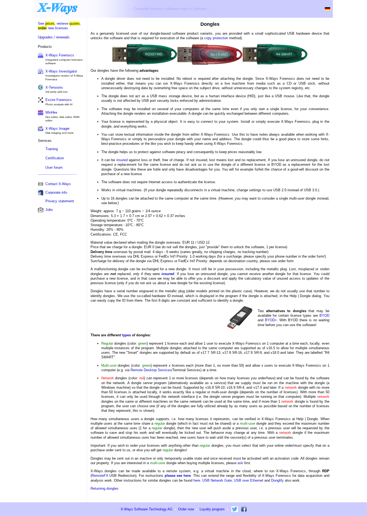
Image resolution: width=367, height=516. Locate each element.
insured (122, 160)
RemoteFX (100, 476)
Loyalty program (212, 509)
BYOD (324, 315)
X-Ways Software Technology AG (146, 509)
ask (240, 463)
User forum (54, 167)
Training (51, 149)
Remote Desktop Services (151, 370)
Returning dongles (104, 488)
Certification (54, 158)
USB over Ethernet (248, 480)
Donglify (277, 480)
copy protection (216, 38)
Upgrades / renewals (54, 37)
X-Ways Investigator (61, 71)
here (196, 480)
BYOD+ (271, 320)
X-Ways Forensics (59, 55)
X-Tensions (54, 87)
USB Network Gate (217, 480)
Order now (186, 509)
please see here (178, 476)
